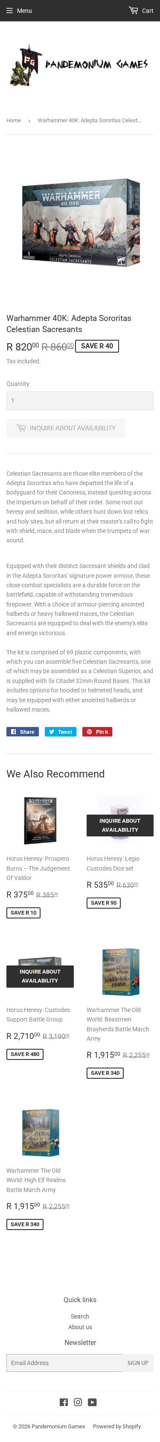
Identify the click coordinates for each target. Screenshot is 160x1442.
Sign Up (138, 1363)
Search (80, 1316)
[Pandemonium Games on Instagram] (78, 1403)
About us (80, 1327)
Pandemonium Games (58, 1426)
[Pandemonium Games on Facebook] (63, 1403)
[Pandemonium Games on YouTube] (92, 1403)
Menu (24, 10)
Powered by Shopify (117, 1426)
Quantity (17, 383)
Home (13, 120)
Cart (147, 10)
